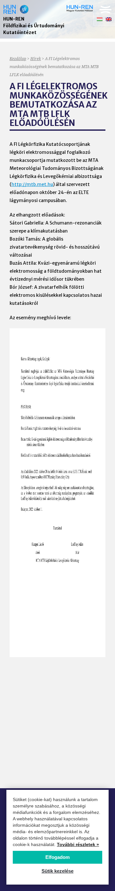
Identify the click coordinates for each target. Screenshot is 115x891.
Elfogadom (57, 857)
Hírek (35, 58)
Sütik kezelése (57, 871)
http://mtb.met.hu (32, 184)
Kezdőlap (18, 58)
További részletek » (78, 844)
